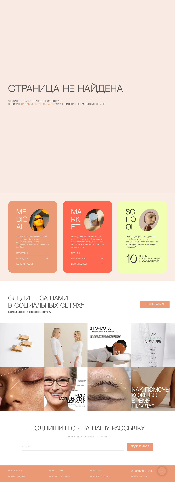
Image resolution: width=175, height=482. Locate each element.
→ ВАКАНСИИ (139, 477)
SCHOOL (131, 220)
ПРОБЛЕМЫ (22, 253)
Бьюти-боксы (79, 264)
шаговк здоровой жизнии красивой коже (150, 258)
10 (131, 260)
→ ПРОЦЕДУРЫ (16, 477)
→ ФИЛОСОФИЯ (99, 477)
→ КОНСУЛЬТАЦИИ (59, 477)
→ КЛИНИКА (15, 471)
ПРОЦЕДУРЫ (22, 259)
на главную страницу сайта (38, 104)
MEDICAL (22, 220)
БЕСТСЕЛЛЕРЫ (78, 259)
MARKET (76, 220)
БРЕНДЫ (75, 253)
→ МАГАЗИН (56, 471)
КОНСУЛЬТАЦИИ (24, 264)
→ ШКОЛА (95, 471)
